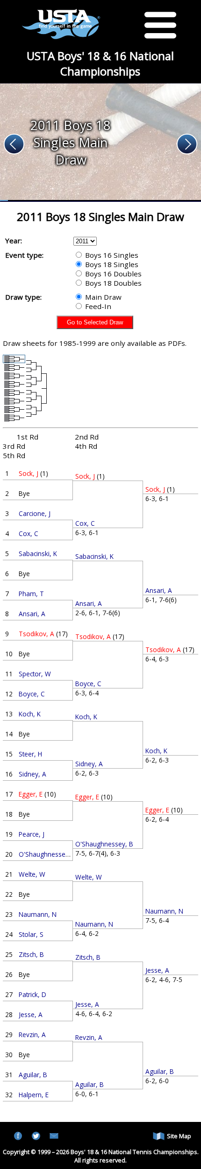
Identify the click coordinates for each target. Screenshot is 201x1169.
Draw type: (23, 297)
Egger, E (31, 794)
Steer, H (30, 754)
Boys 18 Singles (110, 264)
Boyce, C (32, 693)
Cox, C (28, 533)
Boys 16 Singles (110, 255)
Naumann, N (38, 914)
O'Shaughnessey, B (48, 854)
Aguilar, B (33, 1074)
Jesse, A (31, 1014)
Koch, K (30, 713)
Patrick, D (32, 994)
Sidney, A (32, 774)
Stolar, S (31, 934)
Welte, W (32, 874)
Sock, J (28, 473)
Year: (13, 240)
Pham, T (31, 593)
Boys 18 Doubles (112, 283)
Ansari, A (32, 613)
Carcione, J (34, 513)
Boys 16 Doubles (112, 273)
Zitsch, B (31, 954)
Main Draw (102, 297)
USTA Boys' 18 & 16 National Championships (100, 63)
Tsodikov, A (36, 633)
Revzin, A (32, 1034)
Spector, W (35, 673)
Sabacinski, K (38, 553)
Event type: (24, 255)
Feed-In (97, 306)
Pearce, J (31, 834)
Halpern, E (34, 1094)
